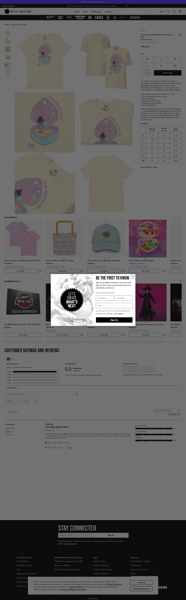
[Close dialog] (133, 277)
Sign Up (114, 320)
